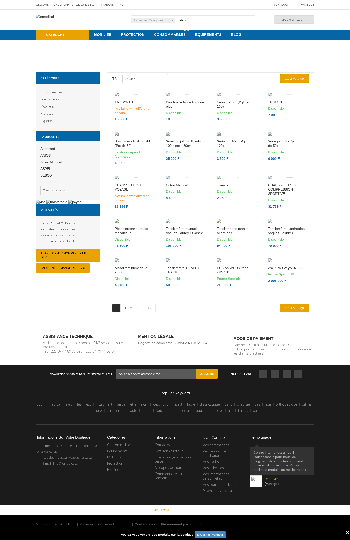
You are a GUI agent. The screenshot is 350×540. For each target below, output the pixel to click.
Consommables (51, 92)
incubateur (48, 229)
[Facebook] (263, 413)
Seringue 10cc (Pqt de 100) (233, 152)
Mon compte (213, 476)
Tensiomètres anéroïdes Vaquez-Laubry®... (286, 265)
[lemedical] (45, 16)
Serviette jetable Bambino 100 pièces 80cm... (185, 156)
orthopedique (286, 443)
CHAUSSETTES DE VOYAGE (130, 200)
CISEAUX (57, 223)
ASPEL (45, 169)
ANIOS (45, 155)
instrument (104, 443)
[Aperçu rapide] (185, 148)
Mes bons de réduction (220, 523)
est (88, 443)
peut (178, 443)
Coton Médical (177, 194)
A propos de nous (169, 506)
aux (230, 449)
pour (40, 443)
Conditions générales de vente (173, 497)
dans (228, 443)
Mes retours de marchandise (214, 491)
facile (191, 443)
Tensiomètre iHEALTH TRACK (182, 308)
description (161, 443)
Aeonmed (47, 149)
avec (68, 443)
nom (144, 443)
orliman (308, 443)
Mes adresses (213, 506)
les (79, 443)
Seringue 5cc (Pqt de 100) (233, 108)
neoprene (67, 235)
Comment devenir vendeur (168, 514)
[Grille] (173, 79)
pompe (70, 223)
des (257, 443)
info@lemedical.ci (65, 502)
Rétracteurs (48, 235)
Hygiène (46, 120)
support (201, 449)
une (99, 449)
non (268, 443)
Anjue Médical (51, 162)
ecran (186, 449)
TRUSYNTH (124, 106)
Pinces (63, 229)
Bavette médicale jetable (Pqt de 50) (133, 152)
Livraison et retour (169, 489)
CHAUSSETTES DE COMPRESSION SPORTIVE (283, 206)
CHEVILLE (69, 241)
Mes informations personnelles (215, 514)
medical (55, 443)
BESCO (46, 175)
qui (255, 449)
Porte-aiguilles (50, 241)
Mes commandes (215, 483)
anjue (121, 443)
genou (75, 229)
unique (218, 449)
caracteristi (115, 449)
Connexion (281, 4)
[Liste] (180, 79)
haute (132, 449)
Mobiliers (47, 106)
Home (162, 52)
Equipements (49, 99)
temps (243, 449)
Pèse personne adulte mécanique (131, 252)
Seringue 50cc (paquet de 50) (285, 152)
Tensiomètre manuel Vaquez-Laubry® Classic (184, 265)
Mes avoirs (210, 500)
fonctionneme (166, 449)
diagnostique (210, 443)
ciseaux (222, 194)
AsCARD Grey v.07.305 (285, 306)
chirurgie (243, 443)
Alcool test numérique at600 (131, 304)
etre (133, 443)
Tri (115, 78)
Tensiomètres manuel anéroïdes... (233, 265)
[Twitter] (275, 413)
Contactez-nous (167, 483)
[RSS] (286, 413)
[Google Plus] (298, 413)
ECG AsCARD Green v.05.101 (232, 308)
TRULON (275, 106)
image (146, 449)
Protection (47, 113)
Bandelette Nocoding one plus (185, 108)
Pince (44, 223)
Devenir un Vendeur (210, 534)
